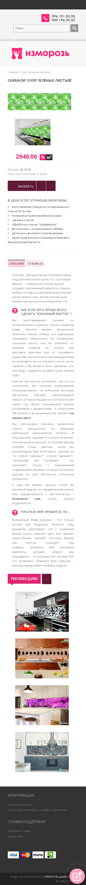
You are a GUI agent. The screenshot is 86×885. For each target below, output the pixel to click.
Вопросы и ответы (20, 805)
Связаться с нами (19, 831)
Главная (13, 72)
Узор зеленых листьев (35, 72)
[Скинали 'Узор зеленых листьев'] (34, 132)
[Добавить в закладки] (41, 186)
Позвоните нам (26, 499)
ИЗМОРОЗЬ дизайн (55, 876)
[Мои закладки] (51, 186)
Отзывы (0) (35, 263)
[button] (77, 876)
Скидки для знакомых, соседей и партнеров (37, 810)
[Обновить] (46, 579)
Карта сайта (16, 836)
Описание (16, 263)
